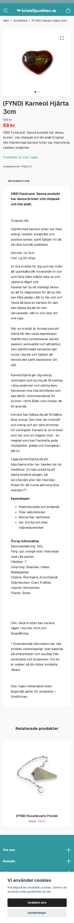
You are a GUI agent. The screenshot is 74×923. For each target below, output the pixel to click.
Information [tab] (19, 194)
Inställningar (37, 913)
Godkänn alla (37, 902)
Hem (6, 33)
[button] (35, 105)
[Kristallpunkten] (37, 17)
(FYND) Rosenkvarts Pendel (37, 829)
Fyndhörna (20, 33)
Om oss (9, 863)
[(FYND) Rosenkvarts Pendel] (37, 788)
